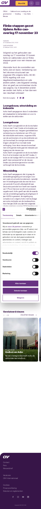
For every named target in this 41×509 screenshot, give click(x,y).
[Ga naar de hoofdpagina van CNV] (4, 2)
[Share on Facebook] (17, 98)
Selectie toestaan (20, 291)
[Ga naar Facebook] (13, 497)
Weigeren (20, 298)
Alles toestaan (20, 283)
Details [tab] (19, 215)
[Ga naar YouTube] (23, 497)
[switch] (35, 260)
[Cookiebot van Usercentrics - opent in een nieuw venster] (29, 209)
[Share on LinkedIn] (20, 98)
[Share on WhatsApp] (23, 98)
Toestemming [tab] (8, 215)
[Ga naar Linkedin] (28, 497)
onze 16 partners (14, 227)
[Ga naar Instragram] (18, 497)
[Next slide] (8, 315)
